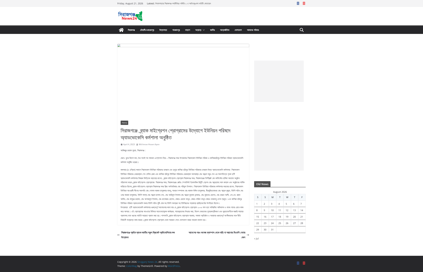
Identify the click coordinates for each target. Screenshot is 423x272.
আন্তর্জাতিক (224, 29)
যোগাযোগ (238, 29)
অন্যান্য (198, 29)
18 (279, 216)
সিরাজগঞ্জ (131, 29)
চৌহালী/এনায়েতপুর (147, 29)
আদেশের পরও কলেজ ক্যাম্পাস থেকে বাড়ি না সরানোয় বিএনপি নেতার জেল (217, 235)
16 (265, 216)
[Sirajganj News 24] (121, 30)
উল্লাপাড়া (163, 29)
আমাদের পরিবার (253, 29)
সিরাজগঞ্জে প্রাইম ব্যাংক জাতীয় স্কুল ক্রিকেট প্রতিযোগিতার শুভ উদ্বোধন (148, 235)
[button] (203, 30)
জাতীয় (212, 29)
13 (294, 210)
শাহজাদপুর (176, 29)
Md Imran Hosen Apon (149, 144)
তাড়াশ (187, 29)
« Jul (256, 238)
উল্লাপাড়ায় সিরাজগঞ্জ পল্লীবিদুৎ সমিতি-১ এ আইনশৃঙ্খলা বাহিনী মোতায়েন (183, 3)
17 (272, 216)
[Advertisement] (279, 81)
